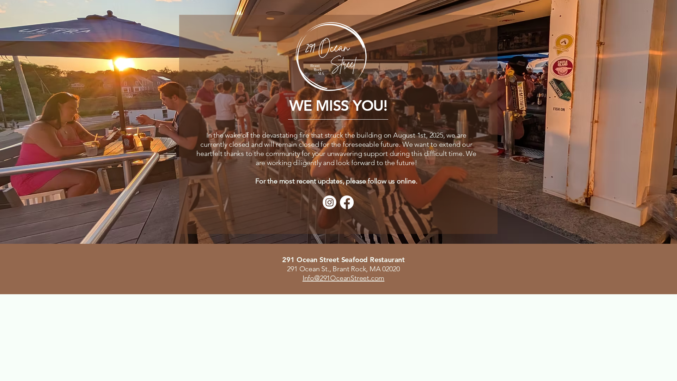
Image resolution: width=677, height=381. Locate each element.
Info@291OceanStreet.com (343, 278)
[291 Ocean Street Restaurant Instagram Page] (329, 202)
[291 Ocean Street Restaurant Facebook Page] (347, 202)
